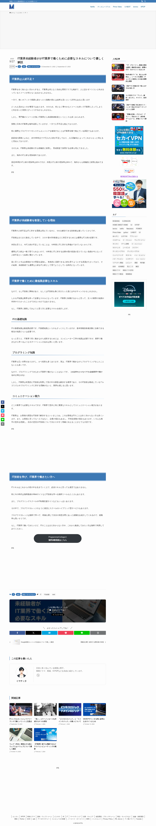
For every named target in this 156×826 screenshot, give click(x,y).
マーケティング (75, 816)
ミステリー (129, 259)
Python (22, 819)
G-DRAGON (126, 221)
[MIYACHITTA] (11, 6)
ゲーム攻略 (125, 244)
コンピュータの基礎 (58, 819)
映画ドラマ (31, 816)
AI (63, 816)
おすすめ (124, 236)
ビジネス (57, 816)
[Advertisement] (78, 31)
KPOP (23, 816)
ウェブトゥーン (140, 240)
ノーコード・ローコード (76, 819)
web (24, 66)
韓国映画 (129, 274)
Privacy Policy (108, 819)
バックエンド (96, 819)
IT (19, 66)
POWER (139, 228)
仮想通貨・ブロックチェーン (105, 816)
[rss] (142, 1)
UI (139, 232)
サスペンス (116, 247)
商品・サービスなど (33, 66)
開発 (16, 819)
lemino (115, 228)
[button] (17, 633)
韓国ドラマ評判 (128, 270)
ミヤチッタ (21, 681)
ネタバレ (129, 255)
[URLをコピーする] (98, 633)
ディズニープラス (119, 251)
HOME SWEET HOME (120, 225)
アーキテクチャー (44, 819)
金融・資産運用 (138, 816)
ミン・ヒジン (140, 259)
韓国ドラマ (116, 270)
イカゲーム (116, 240)
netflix (122, 228)
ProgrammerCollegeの (58, 538)
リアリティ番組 (118, 262)
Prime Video (117, 232)
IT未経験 (46, 594)
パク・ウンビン (118, 259)
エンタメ (16, 816)
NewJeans (130, 228)
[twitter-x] (38, 675)
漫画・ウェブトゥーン (44, 816)
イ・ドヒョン (127, 240)
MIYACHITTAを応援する (129, 176)
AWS (88, 819)
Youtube (138, 819)
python (126, 232)
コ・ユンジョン (137, 244)
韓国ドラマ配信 (118, 274)
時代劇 (142, 262)
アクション (133, 236)
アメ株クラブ (129, 819)
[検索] (145, 1)
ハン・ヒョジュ (140, 255)
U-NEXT (133, 232)
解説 (137, 266)
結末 (114, 266)
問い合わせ (119, 819)
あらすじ (116, 236)
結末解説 (121, 266)
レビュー (129, 262)
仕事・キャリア (88, 816)
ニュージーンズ (118, 255)
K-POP (137, 225)
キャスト (116, 244)
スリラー (135, 247)
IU (131, 225)
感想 (136, 262)
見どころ (130, 266)
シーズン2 (126, 247)
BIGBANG (116, 221)
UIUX (28, 819)
